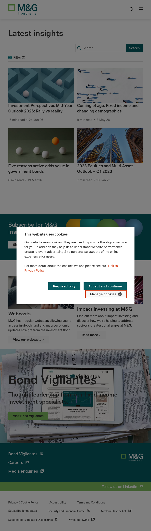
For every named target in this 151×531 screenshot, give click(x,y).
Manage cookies (103, 294)
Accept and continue (105, 286)
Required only (64, 286)
